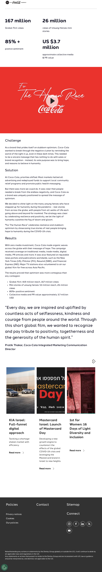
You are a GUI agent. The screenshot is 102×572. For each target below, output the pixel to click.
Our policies (12, 523)
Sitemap (73, 504)
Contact (42, 504)
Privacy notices (14, 514)
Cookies (10, 519)
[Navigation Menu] (95, 6)
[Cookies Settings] (4, 567)
